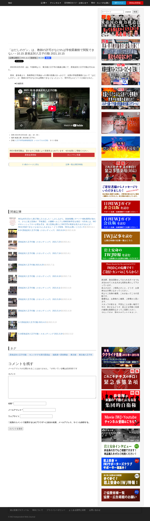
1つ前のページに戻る (30, 164)
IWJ (10, 3)
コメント (12, 374)
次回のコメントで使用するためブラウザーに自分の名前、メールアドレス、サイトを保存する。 (50, 422)
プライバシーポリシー (56, 510)
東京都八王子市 (85, 355)
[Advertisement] (52, 24)
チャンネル (55, 3)
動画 (48, 58)
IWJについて (37, 510)
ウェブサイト (13, 416)
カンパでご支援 (73, 155)
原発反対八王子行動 (18, 355)
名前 (10, 403)
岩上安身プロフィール (19, 510)
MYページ (119, 3)
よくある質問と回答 (77, 510)
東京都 (41, 58)
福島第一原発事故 (60, 355)
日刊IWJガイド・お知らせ (75, 3)
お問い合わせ (94, 510)
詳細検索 (128, 12)
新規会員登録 (135, 3)
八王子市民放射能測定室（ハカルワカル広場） (32, 140)
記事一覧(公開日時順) (74, 164)
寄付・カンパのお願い (100, 3)
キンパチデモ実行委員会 (39, 355)
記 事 (43, 3)
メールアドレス (15, 410)
